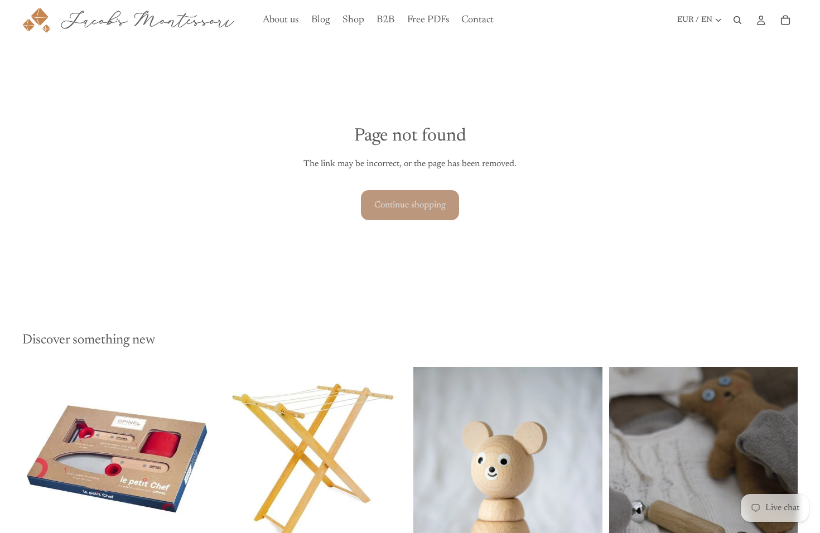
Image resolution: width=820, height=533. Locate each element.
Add (203, 521)
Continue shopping (410, 205)
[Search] (737, 20)
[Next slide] (194, 452)
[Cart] (785, 20)
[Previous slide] (39, 452)
